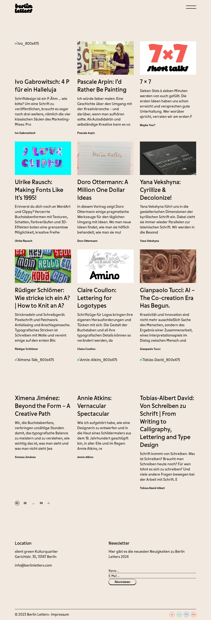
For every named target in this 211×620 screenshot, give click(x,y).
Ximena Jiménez (25, 457)
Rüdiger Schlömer (26, 349)
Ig (172, 614)
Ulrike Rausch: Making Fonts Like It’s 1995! (39, 190)
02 (25, 503)
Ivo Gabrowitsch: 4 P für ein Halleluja (42, 86)
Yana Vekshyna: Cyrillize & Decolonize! (160, 190)
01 (17, 503)
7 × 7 (145, 82)
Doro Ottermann (87, 241)
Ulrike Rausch (23, 241)
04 (41, 503)
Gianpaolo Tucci (150, 349)
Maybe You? (147, 125)
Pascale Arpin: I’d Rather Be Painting (102, 86)
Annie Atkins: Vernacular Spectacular (94, 406)
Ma (193, 614)
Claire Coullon (86, 349)
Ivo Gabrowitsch (25, 133)
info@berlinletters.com (33, 565)
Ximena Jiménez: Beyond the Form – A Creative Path (42, 406)
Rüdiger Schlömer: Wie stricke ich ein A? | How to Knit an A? (42, 298)
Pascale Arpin (86, 133)
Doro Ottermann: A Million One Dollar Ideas (102, 190)
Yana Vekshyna (149, 241)
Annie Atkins (85, 457)
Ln (179, 614)
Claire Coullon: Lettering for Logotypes (96, 298)
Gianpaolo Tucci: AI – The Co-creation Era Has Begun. (167, 298)
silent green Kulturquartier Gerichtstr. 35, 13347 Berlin (36, 554)
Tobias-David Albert (152, 488)
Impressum (60, 614)
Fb (186, 614)
